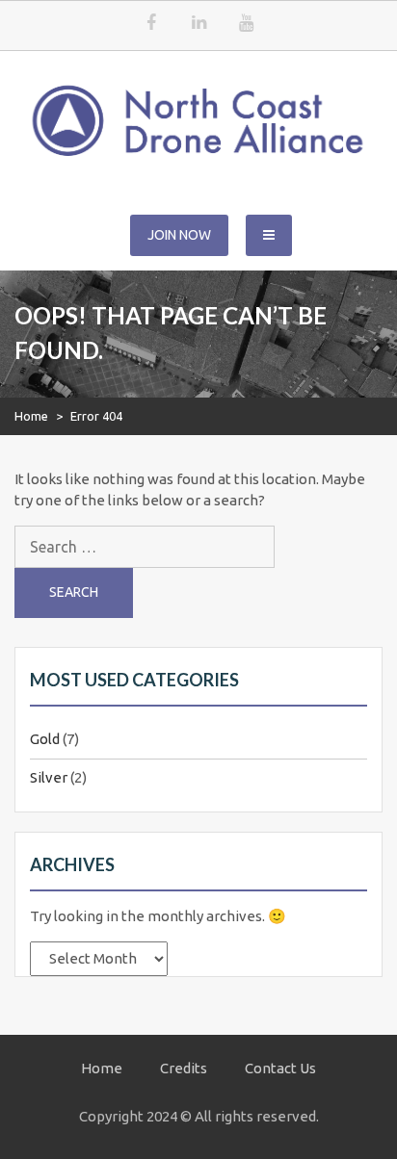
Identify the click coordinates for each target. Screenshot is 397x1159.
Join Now (179, 235)
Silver (48, 777)
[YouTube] (246, 23)
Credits (183, 1068)
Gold (45, 739)
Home (31, 416)
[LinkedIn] (198, 23)
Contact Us (280, 1068)
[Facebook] (151, 23)
